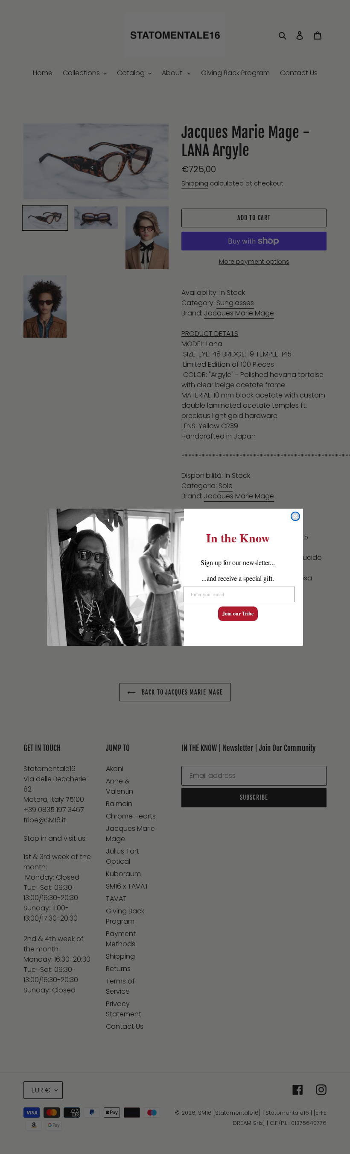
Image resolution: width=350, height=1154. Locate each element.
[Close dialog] (295, 516)
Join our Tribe (238, 613)
